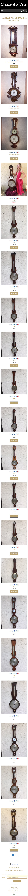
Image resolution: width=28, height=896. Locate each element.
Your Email (3, 874)
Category (3, 877)
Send (17, 880)
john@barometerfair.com (15, 890)
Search (25, 10)
